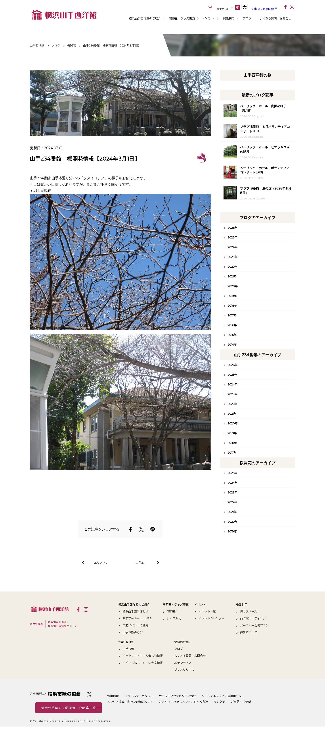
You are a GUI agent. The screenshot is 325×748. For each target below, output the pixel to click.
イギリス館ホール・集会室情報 (142, 663)
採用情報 (113, 696)
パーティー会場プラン (254, 625)
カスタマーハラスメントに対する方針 (183, 702)
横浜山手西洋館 (50, 609)
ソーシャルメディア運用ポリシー (223, 696)
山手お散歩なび (132, 632)
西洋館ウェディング (253, 618)
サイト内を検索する (210, 6)
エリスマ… (100, 562)
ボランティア (182, 663)
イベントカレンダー (211, 618)
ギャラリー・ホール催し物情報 (142, 656)
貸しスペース (248, 611)
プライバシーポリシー (138, 696)
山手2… (140, 562)
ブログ (247, 18)
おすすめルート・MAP (136, 618)
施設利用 (229, 18)
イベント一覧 (207, 611)
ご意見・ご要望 (241, 702)
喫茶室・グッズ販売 (182, 18)
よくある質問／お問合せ (275, 18)
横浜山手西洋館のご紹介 (145, 18)
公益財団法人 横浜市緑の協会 (55, 694)
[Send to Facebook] (130, 529)
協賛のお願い (182, 642)
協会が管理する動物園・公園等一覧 (68, 707)
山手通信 (128, 649)
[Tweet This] (141, 529)
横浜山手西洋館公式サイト (64, 15)
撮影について (248, 632)
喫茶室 (171, 611)
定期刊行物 (125, 642)
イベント (209, 18)
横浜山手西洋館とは (135, 611)
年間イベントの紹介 (135, 625)
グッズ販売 (174, 618)
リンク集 (219, 702)
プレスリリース (184, 670)
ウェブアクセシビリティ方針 (177, 696)
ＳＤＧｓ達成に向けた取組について (130, 702)
